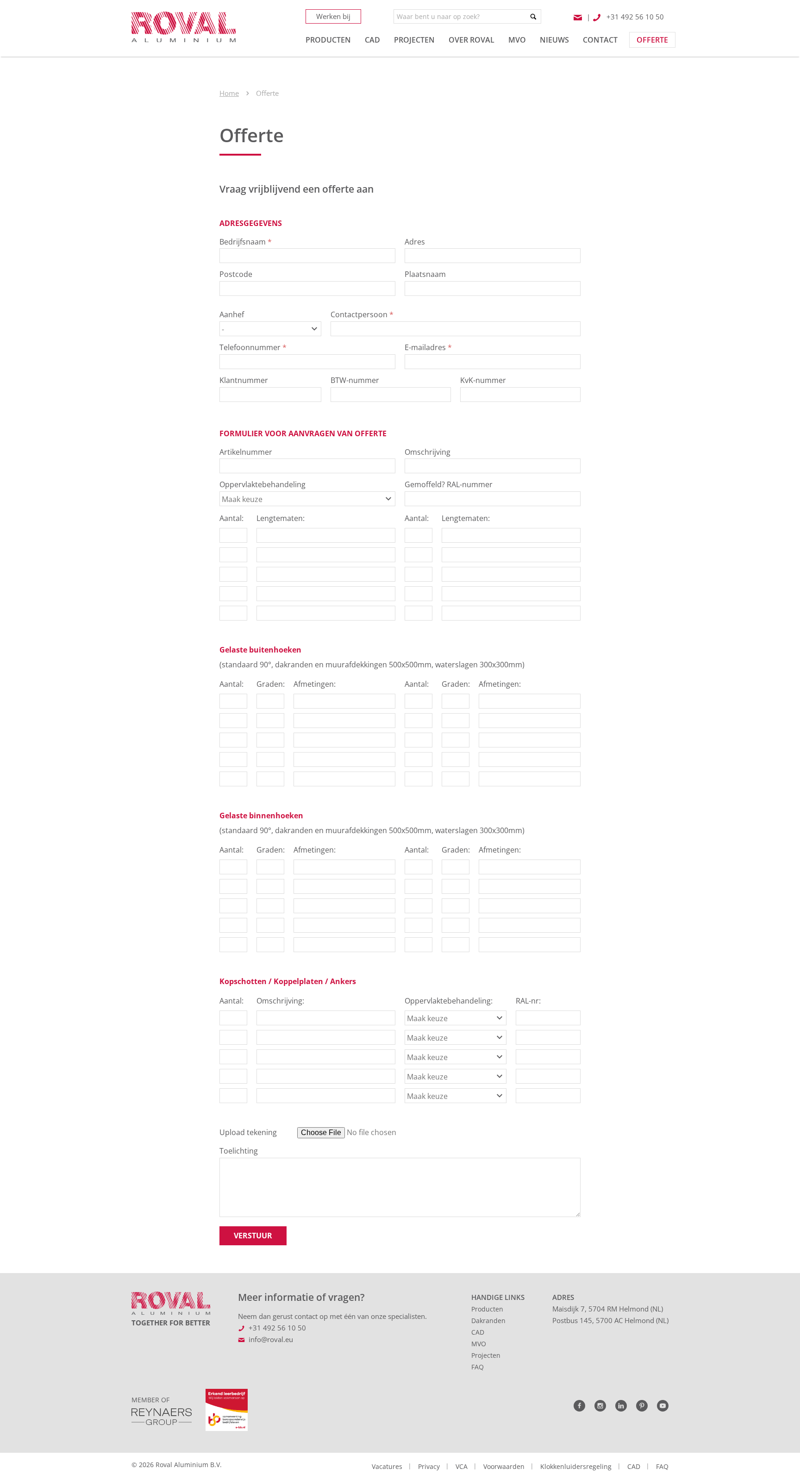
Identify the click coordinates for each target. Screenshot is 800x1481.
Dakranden (488, 1320)
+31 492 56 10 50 (277, 1327)
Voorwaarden (504, 1466)
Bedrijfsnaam (245, 242)
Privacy (429, 1466)
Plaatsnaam (425, 274)
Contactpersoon (362, 314)
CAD (477, 1332)
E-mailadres (428, 347)
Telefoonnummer (253, 347)
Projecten (485, 1355)
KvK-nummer (483, 380)
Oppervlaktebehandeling (262, 484)
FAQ (477, 1366)
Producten (487, 1309)
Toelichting (238, 1151)
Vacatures (387, 1466)
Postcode (235, 274)
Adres (415, 242)
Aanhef (231, 314)
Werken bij (333, 16)
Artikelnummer (245, 452)
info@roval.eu (271, 1339)
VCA (462, 1466)
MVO (478, 1343)
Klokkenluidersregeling (576, 1466)
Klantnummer (243, 380)
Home (229, 93)
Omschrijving (427, 452)
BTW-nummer (355, 380)
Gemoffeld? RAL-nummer (449, 484)
